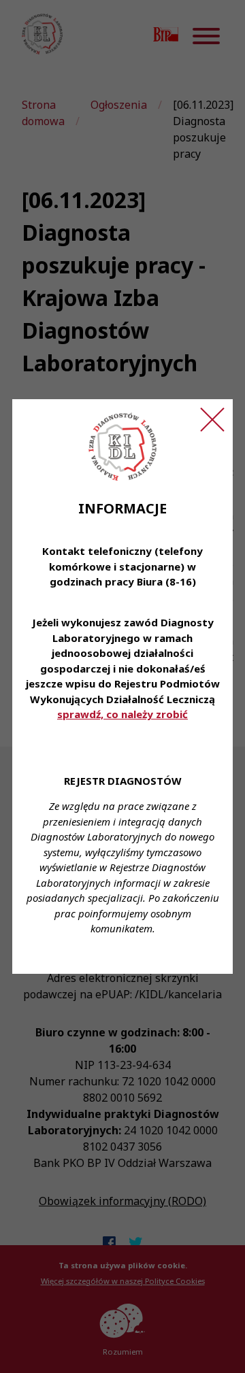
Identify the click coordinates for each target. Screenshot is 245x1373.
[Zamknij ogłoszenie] (212, 419)
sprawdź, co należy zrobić (122, 714)
